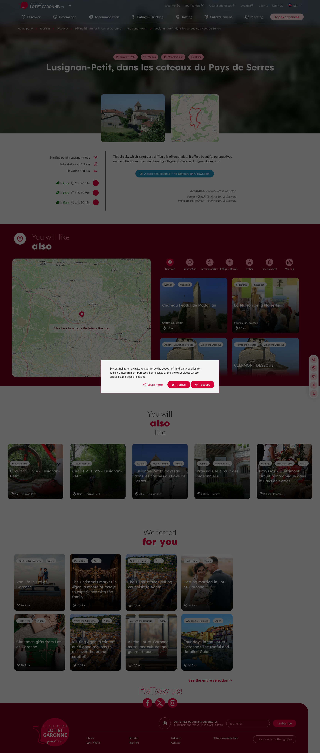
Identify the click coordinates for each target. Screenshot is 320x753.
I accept (204, 384)
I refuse (181, 384)
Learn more (155, 384)
